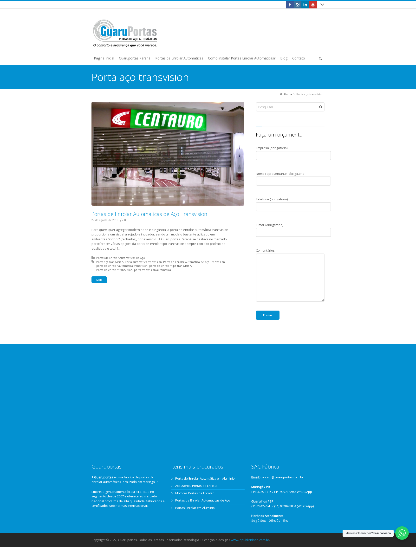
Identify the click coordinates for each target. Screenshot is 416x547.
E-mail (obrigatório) (269, 225)
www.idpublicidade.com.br (250, 540)
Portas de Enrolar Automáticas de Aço (120, 258)
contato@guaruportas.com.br (281, 477)
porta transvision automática (152, 270)
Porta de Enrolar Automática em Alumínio (205, 478)
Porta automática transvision (143, 262)
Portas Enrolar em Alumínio (195, 508)
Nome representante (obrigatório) (280, 173)
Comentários (265, 250)
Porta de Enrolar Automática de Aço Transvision (194, 262)
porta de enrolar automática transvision (122, 265)
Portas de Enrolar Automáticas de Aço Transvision (149, 213)
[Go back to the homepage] (125, 33)
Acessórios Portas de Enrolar (196, 485)
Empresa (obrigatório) (271, 148)
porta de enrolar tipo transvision (170, 265)
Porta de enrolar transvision (114, 270)
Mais (99, 279)
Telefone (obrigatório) (272, 199)
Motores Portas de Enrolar (194, 493)
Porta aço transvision (109, 262)
